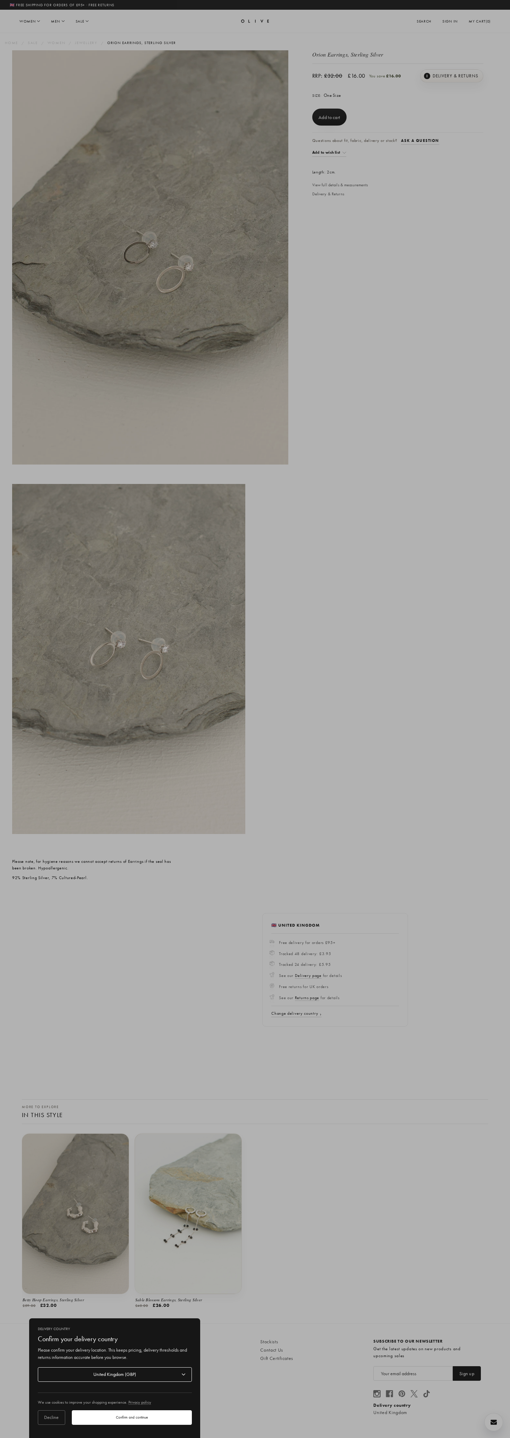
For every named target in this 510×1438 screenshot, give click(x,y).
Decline (51, 1417)
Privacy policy (139, 1402)
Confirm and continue (132, 1417)
